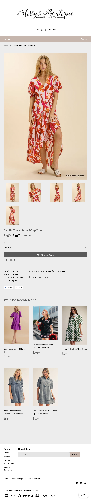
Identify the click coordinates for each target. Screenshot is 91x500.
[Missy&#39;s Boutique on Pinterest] (81, 483)
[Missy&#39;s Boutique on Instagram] (85, 483)
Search (7, 456)
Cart (87, 39)
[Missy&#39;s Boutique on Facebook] (77, 483)
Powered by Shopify (31, 490)
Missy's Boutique (34, 479)
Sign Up (75, 455)
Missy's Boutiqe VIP (18, 479)
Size (5, 243)
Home (6, 45)
